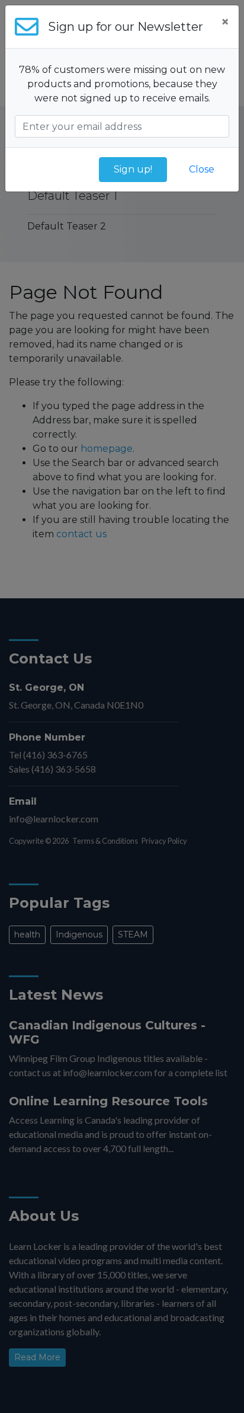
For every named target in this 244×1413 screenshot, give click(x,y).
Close (201, 169)
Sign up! (133, 169)
